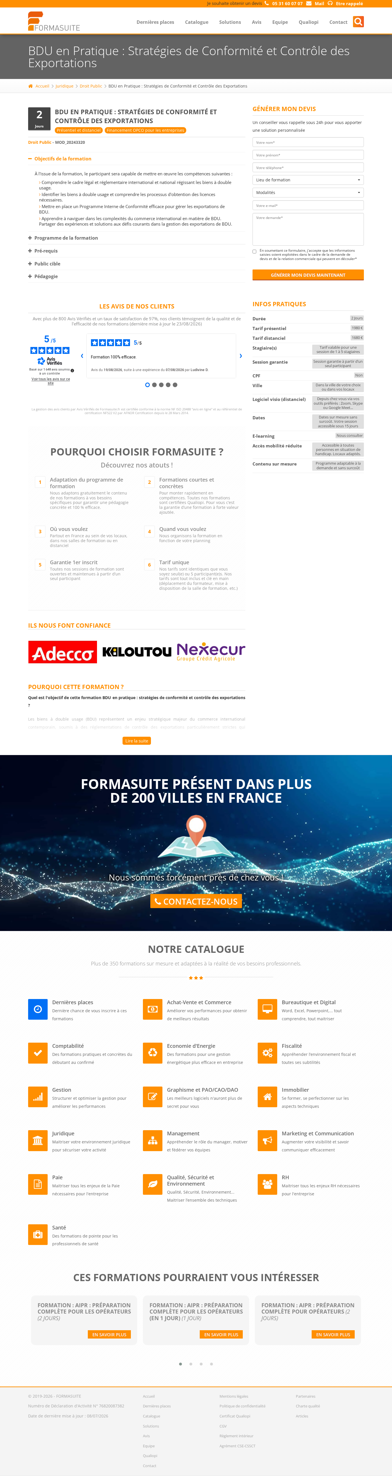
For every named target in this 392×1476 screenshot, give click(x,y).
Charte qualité (308, 1406)
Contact (338, 22)
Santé (59, 1227)
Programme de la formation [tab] (65, 238)
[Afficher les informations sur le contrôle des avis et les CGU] (72, 370)
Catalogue (196, 22)
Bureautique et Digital (309, 1002)
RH (285, 1177)
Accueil (42, 86)
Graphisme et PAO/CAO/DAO (202, 1090)
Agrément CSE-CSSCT (237, 1445)
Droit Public (91, 86)
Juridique (64, 86)
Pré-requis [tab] (45, 251)
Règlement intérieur (236, 1435)
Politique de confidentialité (242, 1406)
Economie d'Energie (191, 1046)
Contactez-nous (199, 901)
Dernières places (155, 22)
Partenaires (305, 1396)
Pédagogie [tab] (45, 276)
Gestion (61, 1090)
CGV (223, 1426)
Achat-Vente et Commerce (199, 1002)
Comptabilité (68, 1046)
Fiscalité (292, 1046)
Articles (302, 1416)
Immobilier (295, 1090)
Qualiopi (309, 22)
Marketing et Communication (318, 1133)
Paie (57, 1177)
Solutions (230, 22)
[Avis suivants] (241, 356)
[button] (180, 1364)
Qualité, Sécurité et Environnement (190, 1180)
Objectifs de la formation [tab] (62, 159)
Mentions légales (234, 1396)
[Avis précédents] (82, 356)
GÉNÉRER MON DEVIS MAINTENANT (308, 275)
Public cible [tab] (46, 264)
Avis (256, 22)
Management (183, 1133)
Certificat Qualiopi (235, 1416)
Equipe (280, 22)
